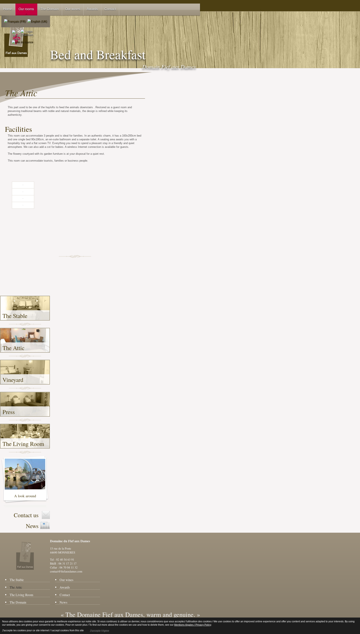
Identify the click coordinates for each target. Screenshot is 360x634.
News (32, 526)
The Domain (18, 602)
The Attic (13, 348)
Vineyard (12, 380)
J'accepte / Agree (99, 630)
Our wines (66, 580)
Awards (65, 587)
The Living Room (23, 444)
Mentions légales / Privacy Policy (192, 624)
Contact (65, 595)
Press (8, 412)
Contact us (26, 515)
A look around (25, 495)
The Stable (14, 316)
